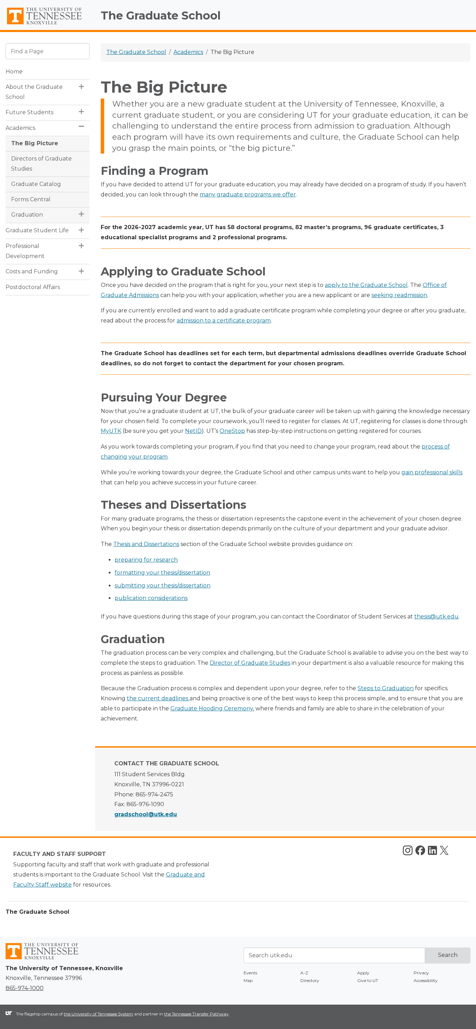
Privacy (421, 972)
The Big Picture (34, 143)
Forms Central (31, 199)
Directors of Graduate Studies (41, 163)
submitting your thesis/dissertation (162, 585)
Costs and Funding (32, 271)
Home (14, 71)
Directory (309, 980)
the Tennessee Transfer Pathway (196, 1013)
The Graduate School (161, 15)
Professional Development (25, 251)
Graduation (27, 214)
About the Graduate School (34, 92)
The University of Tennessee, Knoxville (47, 24)
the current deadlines (158, 698)
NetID (193, 431)
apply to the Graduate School (366, 285)
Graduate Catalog (36, 184)
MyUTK (111, 431)
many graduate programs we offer (248, 194)
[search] (48, 51)
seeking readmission (399, 295)
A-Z (304, 972)
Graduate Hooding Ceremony (211, 708)
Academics (20, 128)
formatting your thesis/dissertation (162, 572)
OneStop (232, 431)
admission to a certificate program (224, 320)
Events (250, 972)
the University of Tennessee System (98, 1013)
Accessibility (426, 980)
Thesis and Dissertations (146, 544)
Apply (363, 972)
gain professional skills (431, 472)
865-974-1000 (25, 988)
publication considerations (151, 598)
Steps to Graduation (386, 688)
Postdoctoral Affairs (33, 287)
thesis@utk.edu (436, 616)
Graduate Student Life (37, 230)
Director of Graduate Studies (250, 663)
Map (248, 980)
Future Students (29, 112)
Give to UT (367, 980)
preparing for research (146, 559)
